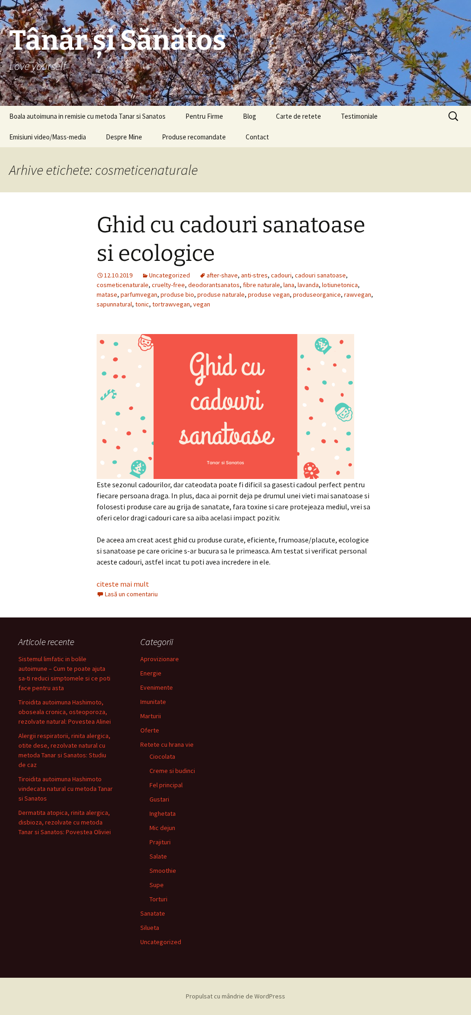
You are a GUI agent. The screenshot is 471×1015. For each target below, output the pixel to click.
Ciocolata (162, 756)
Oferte (149, 730)
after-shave (222, 275)
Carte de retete (298, 116)
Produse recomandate (194, 137)
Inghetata (162, 813)
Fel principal (166, 785)
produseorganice (317, 294)
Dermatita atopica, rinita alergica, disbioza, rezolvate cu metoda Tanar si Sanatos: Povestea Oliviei (64, 822)
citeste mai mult (123, 583)
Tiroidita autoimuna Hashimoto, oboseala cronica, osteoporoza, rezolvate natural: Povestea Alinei (64, 712)
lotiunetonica (340, 285)
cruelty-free (168, 285)
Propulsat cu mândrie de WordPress (235, 996)
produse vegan (269, 294)
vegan (201, 304)
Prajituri (160, 842)
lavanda (308, 285)
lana (288, 285)
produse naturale (221, 294)
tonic (142, 304)
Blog (249, 116)
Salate (158, 856)
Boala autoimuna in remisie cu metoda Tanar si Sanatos (87, 116)
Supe (156, 885)
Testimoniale (359, 116)
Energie (150, 673)
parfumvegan (139, 294)
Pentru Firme (204, 116)
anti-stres (254, 275)
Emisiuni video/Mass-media (47, 137)
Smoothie (162, 870)
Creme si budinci (172, 771)
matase (107, 294)
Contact (257, 137)
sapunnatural (114, 304)
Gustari (159, 799)
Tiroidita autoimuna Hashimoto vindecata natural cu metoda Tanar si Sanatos (65, 788)
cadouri (281, 275)
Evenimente (156, 687)
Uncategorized (169, 275)
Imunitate (153, 702)
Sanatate (152, 913)
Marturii (150, 716)
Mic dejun (162, 828)
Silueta (149, 927)
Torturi (158, 899)
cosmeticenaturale (123, 285)
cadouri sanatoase (320, 275)
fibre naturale (261, 285)
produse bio (177, 294)
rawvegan (357, 294)
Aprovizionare (159, 659)
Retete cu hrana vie (167, 744)
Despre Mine (124, 137)
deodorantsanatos (214, 285)
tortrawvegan (171, 304)
